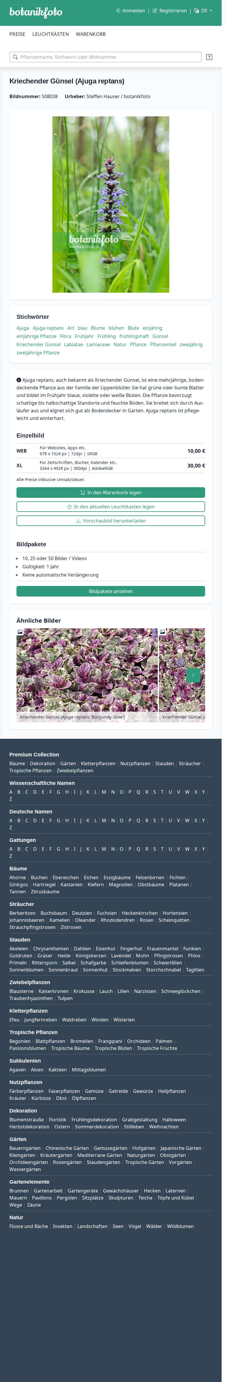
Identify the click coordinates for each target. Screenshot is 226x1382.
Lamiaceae (98, 344)
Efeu (14, 1019)
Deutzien (82, 913)
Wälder (154, 1226)
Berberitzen (22, 913)
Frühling (106, 336)
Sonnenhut (95, 969)
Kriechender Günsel (38, 344)
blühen (116, 328)
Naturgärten (141, 1155)
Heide (64, 955)
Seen (118, 1226)
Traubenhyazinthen (31, 998)
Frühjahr (84, 336)
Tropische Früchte (157, 1048)
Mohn (142, 955)
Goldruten (20, 955)
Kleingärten (22, 1155)
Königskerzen (91, 955)
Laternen (176, 1190)
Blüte (133, 328)
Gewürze (143, 1091)
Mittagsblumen (89, 1069)
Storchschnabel (163, 969)
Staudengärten (103, 1162)
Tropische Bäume (70, 1048)
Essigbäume (117, 877)
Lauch (106, 991)
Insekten (62, 1226)
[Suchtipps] (209, 57)
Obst (61, 1098)
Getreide (118, 1091)
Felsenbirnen (150, 877)
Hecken (152, 1190)
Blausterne (21, 991)
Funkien (192, 948)
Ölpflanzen (84, 1098)
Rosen (147, 920)
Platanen (179, 884)
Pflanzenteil (163, 344)
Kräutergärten (56, 1155)
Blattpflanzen (50, 1041)
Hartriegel (44, 884)
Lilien (123, 991)
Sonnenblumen (26, 969)
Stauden (164, 763)
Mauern (18, 1198)
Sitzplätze (93, 1198)
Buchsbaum (54, 913)
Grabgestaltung (139, 1119)
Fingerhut (131, 948)
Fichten (178, 877)
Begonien (20, 1041)
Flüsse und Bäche (28, 1226)
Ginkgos (18, 884)
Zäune (34, 1205)
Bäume (17, 763)
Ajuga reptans (48, 328)
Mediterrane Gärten (99, 1155)
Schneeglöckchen (180, 991)
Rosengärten (67, 1162)
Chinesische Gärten (67, 1148)
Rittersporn (44, 962)
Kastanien (72, 884)
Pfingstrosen (168, 955)
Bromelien (81, 1041)
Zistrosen (71, 927)
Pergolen (67, 1198)
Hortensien (175, 913)
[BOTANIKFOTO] (35, 13)
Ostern (62, 1126)
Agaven (17, 1069)
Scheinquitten (174, 920)
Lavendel (121, 955)
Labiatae (73, 344)
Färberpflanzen (26, 1091)
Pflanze (138, 344)
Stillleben (134, 1126)
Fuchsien (107, 913)
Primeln (18, 962)
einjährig (152, 328)
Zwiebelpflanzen (75, 770)
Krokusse (84, 991)
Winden (100, 1019)
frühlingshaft (134, 336)
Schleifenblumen (130, 962)
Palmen (164, 1041)
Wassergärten (25, 1169)
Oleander (85, 920)
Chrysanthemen (51, 948)
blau (82, 328)
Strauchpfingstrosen (32, 927)
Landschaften (92, 1226)
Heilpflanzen (172, 1091)
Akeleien (18, 948)
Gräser (45, 955)
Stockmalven (127, 969)
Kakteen (58, 1069)
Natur (120, 344)
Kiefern (96, 884)
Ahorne (17, 877)
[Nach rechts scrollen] (193, 675)
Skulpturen (121, 1198)
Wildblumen (180, 1226)
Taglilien (195, 969)
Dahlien (82, 948)
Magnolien (121, 884)
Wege (15, 1205)
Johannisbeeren (26, 920)
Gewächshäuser (121, 1190)
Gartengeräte (83, 1190)
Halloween (174, 1119)
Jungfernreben (40, 1019)
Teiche (145, 1198)
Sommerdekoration (97, 1126)
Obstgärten (173, 1155)
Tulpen (65, 998)
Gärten (68, 763)
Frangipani (110, 1041)
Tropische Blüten (113, 1048)
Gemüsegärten (110, 1148)
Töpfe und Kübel (175, 1198)
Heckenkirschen (140, 913)
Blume (98, 328)
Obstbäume (151, 884)
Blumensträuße (26, 1119)
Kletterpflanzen (98, 763)
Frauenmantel (162, 948)
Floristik (58, 1119)
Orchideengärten (28, 1162)
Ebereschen (66, 877)
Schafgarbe (93, 962)
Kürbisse (41, 1098)
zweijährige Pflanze (38, 352)
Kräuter (17, 1098)
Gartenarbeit (48, 1190)
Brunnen (19, 1190)
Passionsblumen (27, 1048)
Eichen (91, 877)
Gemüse (94, 1091)
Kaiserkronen (54, 991)
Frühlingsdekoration (94, 1119)
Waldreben (74, 1019)
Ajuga (22, 328)
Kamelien (59, 920)
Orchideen (139, 1041)
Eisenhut (105, 948)
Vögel (135, 1226)
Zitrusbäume (45, 891)
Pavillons (42, 1198)
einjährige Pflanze (36, 336)
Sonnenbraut (63, 969)
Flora (65, 336)
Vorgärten (180, 1162)
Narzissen (145, 991)
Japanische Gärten (181, 1148)
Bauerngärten (25, 1148)
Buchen (39, 877)
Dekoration (42, 763)
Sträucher (190, 763)
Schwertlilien (168, 962)
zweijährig (191, 344)
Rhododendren (118, 920)
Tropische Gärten (144, 1162)
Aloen (37, 1069)
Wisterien (124, 1019)
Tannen (17, 891)
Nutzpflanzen (135, 763)
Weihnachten (164, 1126)
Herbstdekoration (29, 1126)
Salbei (69, 962)
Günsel (160, 336)
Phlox (194, 955)
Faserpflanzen (64, 1091)
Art (70, 328)
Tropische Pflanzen (30, 770)
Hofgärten (144, 1148)
